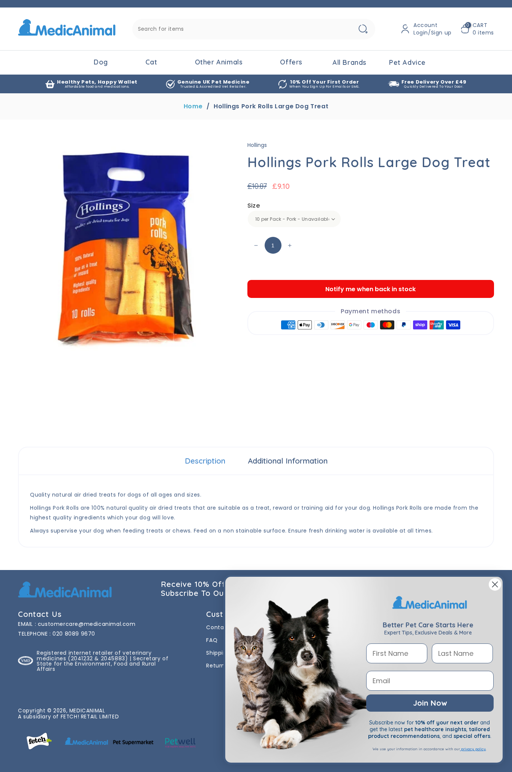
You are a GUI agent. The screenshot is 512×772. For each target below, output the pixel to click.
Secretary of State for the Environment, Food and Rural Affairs (102, 664)
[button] (477, 28)
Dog (101, 62)
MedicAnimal (87, 710)
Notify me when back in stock (370, 289)
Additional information (288, 460)
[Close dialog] (495, 584)
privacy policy (473, 749)
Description (205, 460)
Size (253, 205)
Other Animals (219, 62)
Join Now (430, 703)
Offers (291, 62)
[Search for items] (363, 29)
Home (193, 106)
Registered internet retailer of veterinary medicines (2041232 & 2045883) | (94, 655)
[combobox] (253, 29)
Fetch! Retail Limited (90, 716)
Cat (151, 62)
